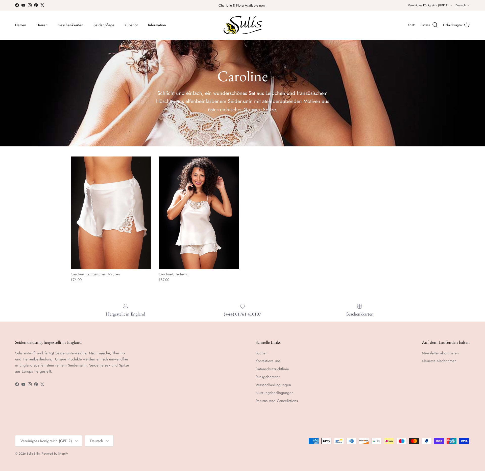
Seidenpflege (103, 25)
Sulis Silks (33, 453)
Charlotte (225, 5)
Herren (41, 25)
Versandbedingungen (273, 385)
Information (157, 25)
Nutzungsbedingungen (275, 393)
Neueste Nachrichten (439, 361)
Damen (20, 25)
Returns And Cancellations (277, 401)
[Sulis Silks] (242, 25)
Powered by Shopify (55, 453)
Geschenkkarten (70, 25)
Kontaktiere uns (268, 361)
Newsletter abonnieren (440, 353)
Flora (240, 5)
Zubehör (131, 25)
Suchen (262, 353)
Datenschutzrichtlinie (272, 369)
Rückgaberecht (268, 377)
